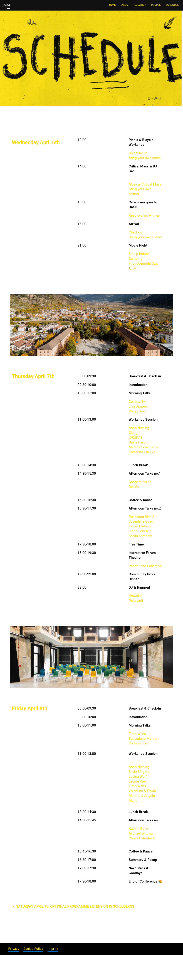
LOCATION (140, 5)
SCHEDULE (172, 5)
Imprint (53, 949)
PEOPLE (156, 5)
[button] (91, 906)
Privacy (13, 949)
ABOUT (125, 5)
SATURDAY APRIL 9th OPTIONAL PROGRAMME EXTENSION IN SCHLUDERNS (75, 906)
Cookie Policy (33, 949)
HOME (113, 5)
